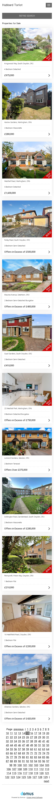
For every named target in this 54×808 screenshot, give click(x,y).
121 (47, 773)
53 (47, 745)
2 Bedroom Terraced (12, 464)
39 (35, 741)
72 (35, 753)
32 (7, 741)
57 (19, 749)
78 (15, 757)
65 (7, 753)
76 (7, 757)
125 (23, 777)
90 (19, 761)
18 (39, 733)
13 (19, 733)
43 (7, 745)
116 (19, 773)
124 (18, 777)
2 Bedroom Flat (10, 640)
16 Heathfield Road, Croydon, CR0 (17, 634)
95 (39, 761)
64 (47, 749)
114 (8, 773)
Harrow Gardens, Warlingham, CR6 (18, 122)
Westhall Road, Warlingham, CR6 (17, 181)
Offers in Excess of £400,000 (19, 306)
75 (47, 753)
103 (36, 765)
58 (23, 749)
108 (19, 769)
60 (31, 749)
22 (11, 737)
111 (36, 769)
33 (11, 741)
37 (27, 741)
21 (7, 737)
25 (23, 737)
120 (41, 773)
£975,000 (9, 75)
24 (19, 737)
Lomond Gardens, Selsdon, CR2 (16, 458)
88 (11, 761)
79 (19, 757)
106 (8, 769)
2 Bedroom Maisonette (13, 128)
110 (30, 769)
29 (39, 737)
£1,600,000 (10, 192)
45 (15, 745)
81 (27, 757)
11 (11, 733)
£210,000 (9, 587)
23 (15, 737)
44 (11, 745)
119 (36, 773)
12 (15, 733)
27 (31, 737)
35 (19, 741)
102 (30, 765)
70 (27, 753)
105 (47, 765)
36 (23, 741)
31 (47, 737)
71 (31, 753)
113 (47, 769)
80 (23, 757)
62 (39, 749)
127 (34, 777)
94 (35, 761)
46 (19, 745)
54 (7, 749)
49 (31, 745)
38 (31, 741)
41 (43, 741)
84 (39, 757)
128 (40, 777)
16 (31, 733)
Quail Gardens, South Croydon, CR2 (18, 354)
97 (47, 761)
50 (35, 745)
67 (15, 753)
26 (27, 737)
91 (23, 761)
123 (13, 777)
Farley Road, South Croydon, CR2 (17, 240)
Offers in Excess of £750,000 (19, 420)
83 (35, 757)
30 (43, 737)
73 (39, 753)
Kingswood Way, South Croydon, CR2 (18, 63)
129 (45, 777)
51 (39, 745)
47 (23, 745)
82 (31, 757)
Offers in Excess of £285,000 (19, 528)
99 (14, 765)
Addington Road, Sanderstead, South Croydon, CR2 (24, 517)
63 (43, 749)
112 (41, 769)
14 (23, 733)
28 (35, 737)
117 (25, 773)
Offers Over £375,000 (15, 469)
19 (43, 733)
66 (11, 753)
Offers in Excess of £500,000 (19, 251)
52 (43, 745)
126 (29, 777)
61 (35, 749)
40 (39, 741)
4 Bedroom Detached (12, 69)
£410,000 (9, 365)
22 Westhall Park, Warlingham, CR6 (18, 408)
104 (41, 765)
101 (25, 765)
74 (43, 753)
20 (47, 733)
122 (7, 777)
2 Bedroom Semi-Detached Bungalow (19, 300)
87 (7, 761)
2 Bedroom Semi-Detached (14, 359)
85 (43, 757)
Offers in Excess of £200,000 (19, 646)
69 (23, 753)
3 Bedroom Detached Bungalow (16, 414)
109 (25, 769)
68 (19, 753)
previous (19, 729)
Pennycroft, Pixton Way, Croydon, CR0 (18, 576)
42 (47, 741)
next (46, 781)
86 (47, 757)
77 (11, 757)
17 (35, 733)
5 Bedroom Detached (12, 187)
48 (27, 745)
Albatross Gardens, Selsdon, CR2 (17, 707)
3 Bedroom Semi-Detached (14, 246)
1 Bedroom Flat (10, 581)
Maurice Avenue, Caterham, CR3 (16, 295)
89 (15, 761)
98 (10, 765)
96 (43, 761)
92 (27, 761)
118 (30, 773)
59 (27, 749)
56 (15, 749)
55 (11, 749)
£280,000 (9, 134)
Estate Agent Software (34, 797)
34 (15, 741)
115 (14, 773)
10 (7, 733)
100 (19, 765)
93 (31, 761)
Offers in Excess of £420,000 (19, 718)
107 (14, 769)
